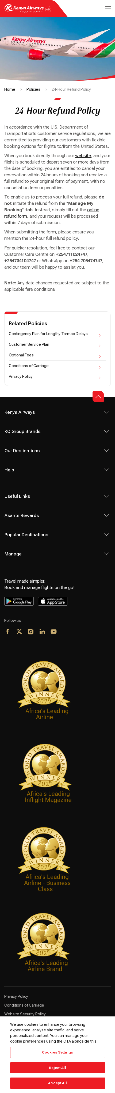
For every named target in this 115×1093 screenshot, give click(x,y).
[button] (98, 396)
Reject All (57, 1068)
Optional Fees (21, 355)
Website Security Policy (25, 1014)
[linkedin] (42, 632)
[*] (65, 632)
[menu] (107, 8)
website (83, 155)
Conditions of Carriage (29, 366)
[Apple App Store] (52, 601)
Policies (33, 89)
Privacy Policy (21, 376)
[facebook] (7, 632)
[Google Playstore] (19, 601)
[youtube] (53, 632)
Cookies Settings (57, 1052)
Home (9, 89)
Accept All (57, 1083)
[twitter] (19, 632)
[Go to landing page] (28, 11)
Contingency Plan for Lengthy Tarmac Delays (48, 334)
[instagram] (30, 632)
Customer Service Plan (29, 344)
